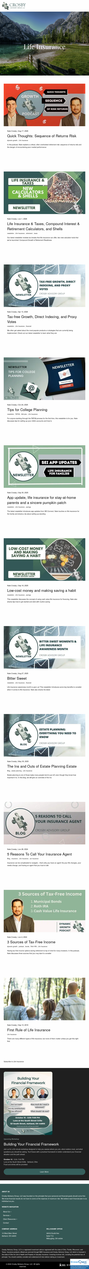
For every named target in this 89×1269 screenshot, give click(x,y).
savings (28, 507)
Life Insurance (23, 140)
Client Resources (9, 1219)
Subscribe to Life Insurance (14, 1061)
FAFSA (17, 414)
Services (6, 1215)
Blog (8, 771)
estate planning (16, 771)
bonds (27, 946)
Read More (13, 154)
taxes (35, 233)
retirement (29, 233)
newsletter (10, 233)
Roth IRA (34, 946)
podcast (21, 946)
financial (28, 326)
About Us (6, 1211)
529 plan (24, 414)
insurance (14, 859)
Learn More (44, 1172)
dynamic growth (12, 140)
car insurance (34, 859)
